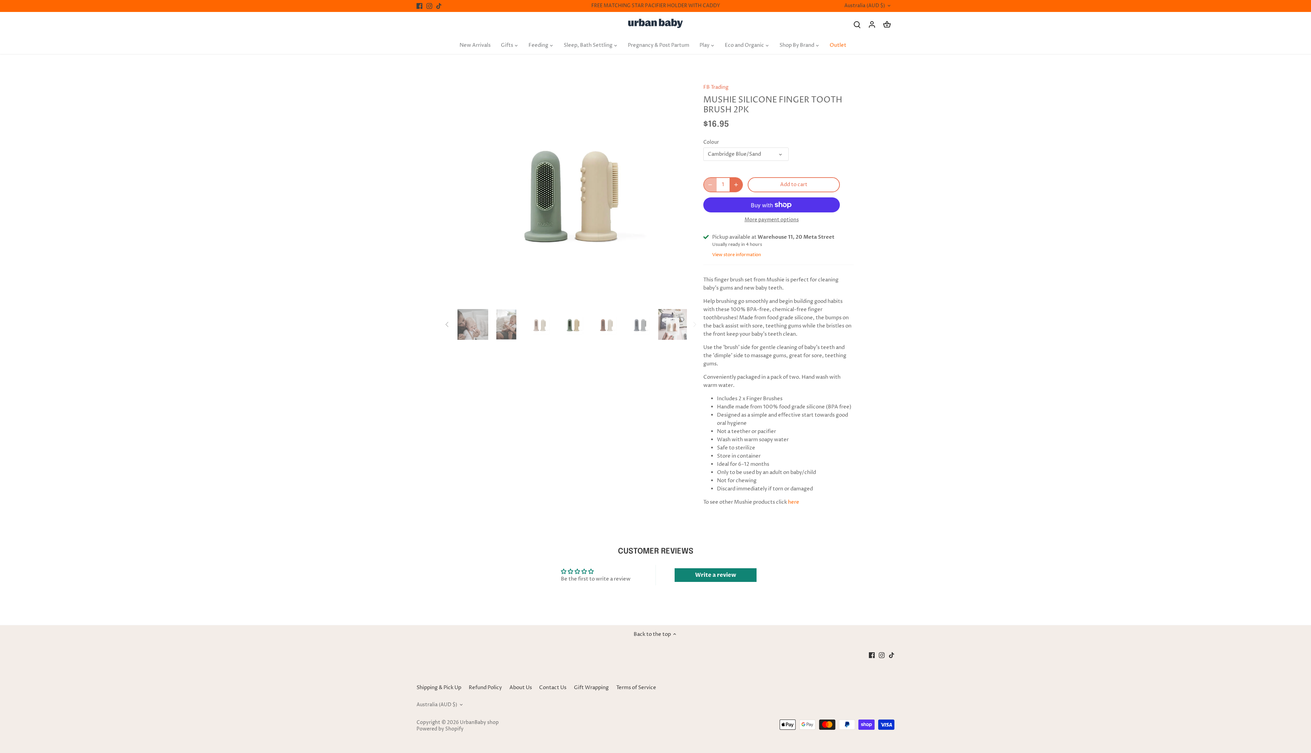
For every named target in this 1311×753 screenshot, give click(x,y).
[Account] (871, 24)
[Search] (856, 24)
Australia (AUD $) (864, 6)
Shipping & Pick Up (439, 687)
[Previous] (468, 191)
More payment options (772, 219)
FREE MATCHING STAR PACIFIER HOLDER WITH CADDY (655, 5)
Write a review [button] (715, 575)
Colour (711, 142)
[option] (572, 191)
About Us (520, 687)
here (793, 502)
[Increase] (736, 185)
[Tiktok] (439, 6)
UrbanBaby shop (479, 723)
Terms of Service (636, 687)
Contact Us (552, 687)
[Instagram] (429, 6)
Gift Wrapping (591, 687)
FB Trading (716, 87)
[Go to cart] (887, 24)
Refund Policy (485, 687)
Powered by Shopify (440, 729)
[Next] (677, 191)
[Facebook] (419, 6)
